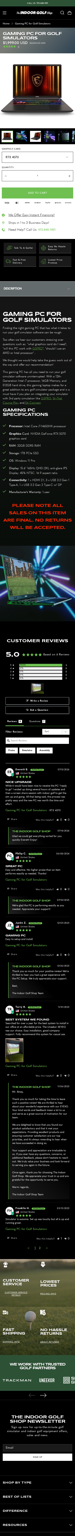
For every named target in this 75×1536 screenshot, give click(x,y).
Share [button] (13, 819)
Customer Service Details (16, 1294)
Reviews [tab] (12, 721)
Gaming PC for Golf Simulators (26, 810)
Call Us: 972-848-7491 (37, 3)
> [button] (47, 1248)
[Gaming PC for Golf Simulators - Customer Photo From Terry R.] (37, 689)
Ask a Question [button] (39, 710)
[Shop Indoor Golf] (35, 12)
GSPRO (37, 348)
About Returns (49, 1342)
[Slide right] (43, 1395)
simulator (27, 750)
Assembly (45, 750)
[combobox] (62, 13)
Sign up (37, 1457)
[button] (3, 12)
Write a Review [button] (39, 701)
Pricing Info (48, 1294)
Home (6, 23)
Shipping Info (11, 1342)
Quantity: (8, 167)
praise (11, 750)
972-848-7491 (47, 229)
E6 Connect (32, 402)
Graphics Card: (11, 149)
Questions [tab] (34, 721)
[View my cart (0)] (71, 12)
